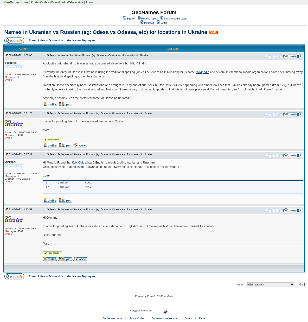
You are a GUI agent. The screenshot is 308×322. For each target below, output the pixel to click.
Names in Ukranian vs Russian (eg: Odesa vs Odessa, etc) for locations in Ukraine (105, 32)
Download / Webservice (67, 2)
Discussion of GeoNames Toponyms (72, 40)
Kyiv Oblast (79, 162)
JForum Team (167, 296)
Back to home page (175, 18)
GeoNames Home (16, 2)
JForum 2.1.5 (153, 296)
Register (148, 22)
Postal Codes (40, 2)
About (89, 2)
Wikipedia (202, 72)
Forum (188, 318)
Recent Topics (149, 18)
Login (163, 22)
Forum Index (37, 40)
